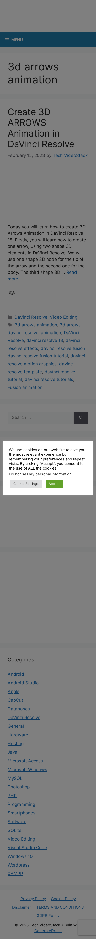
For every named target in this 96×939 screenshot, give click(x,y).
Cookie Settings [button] (26, 483)
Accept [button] (54, 483)
